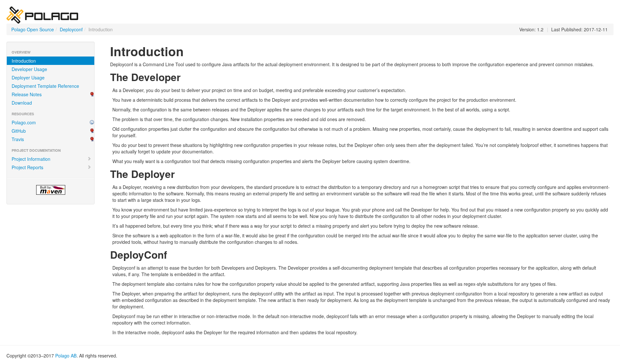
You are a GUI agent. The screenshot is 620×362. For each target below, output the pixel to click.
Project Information (31, 159)
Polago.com (24, 122)
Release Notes (27, 94)
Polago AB (66, 355)
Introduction (24, 60)
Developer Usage (29, 69)
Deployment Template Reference (45, 86)
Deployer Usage (28, 77)
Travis (18, 139)
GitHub (19, 131)
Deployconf (71, 29)
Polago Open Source (32, 29)
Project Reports (27, 167)
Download (22, 102)
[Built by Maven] (50, 190)
